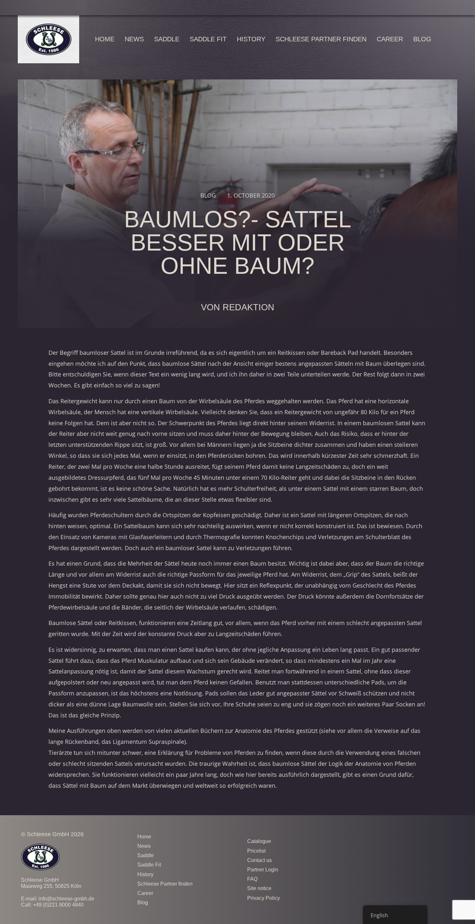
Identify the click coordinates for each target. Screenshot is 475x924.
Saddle (166, 39)
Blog (422, 39)
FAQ (252, 879)
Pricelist (256, 851)
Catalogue (259, 841)
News (134, 39)
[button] (454, 39)
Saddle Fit (208, 39)
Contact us (259, 860)
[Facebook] (410, 840)
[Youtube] (446, 840)
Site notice (259, 888)
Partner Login (262, 869)
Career (390, 39)
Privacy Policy (264, 898)
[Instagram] (428, 840)
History (251, 39)
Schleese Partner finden (321, 39)
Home (104, 39)
